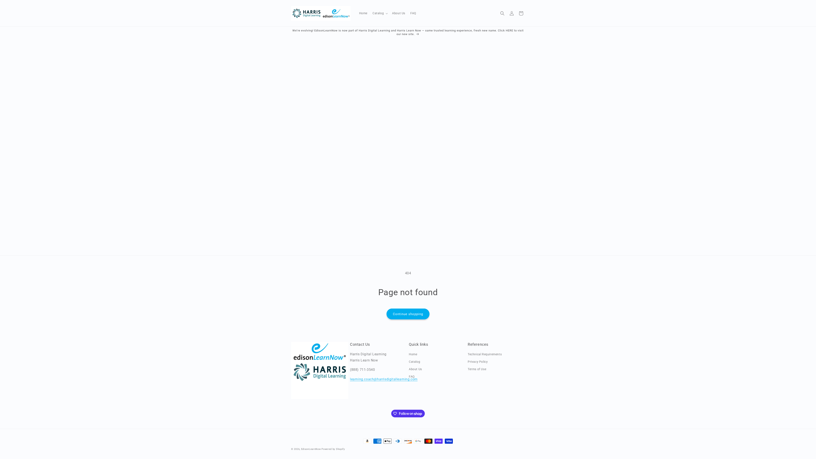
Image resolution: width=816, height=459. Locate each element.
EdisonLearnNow (311, 449)
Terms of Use (477, 369)
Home (413, 354)
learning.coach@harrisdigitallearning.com (384, 379)
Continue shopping (408, 314)
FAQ (412, 376)
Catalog (414, 361)
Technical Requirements (485, 354)
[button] (380, 13)
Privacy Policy (478, 361)
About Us (415, 369)
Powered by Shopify (333, 449)
